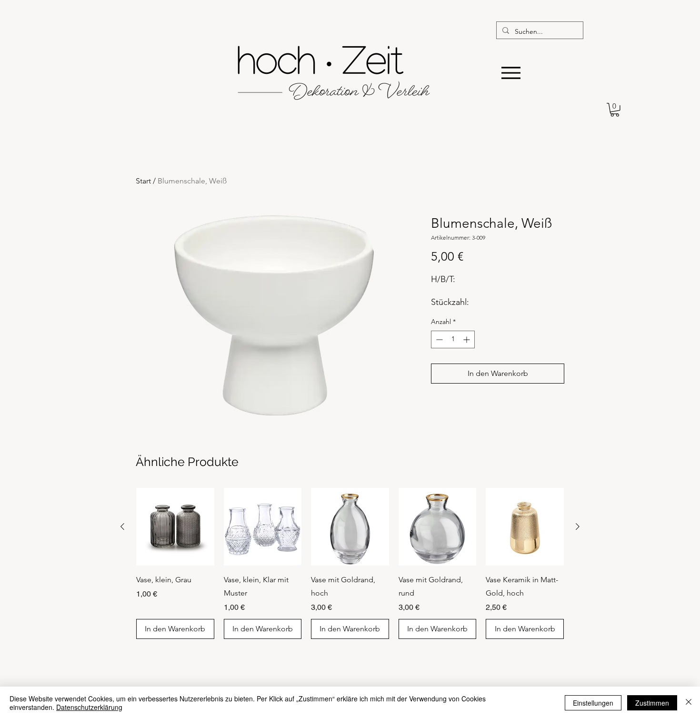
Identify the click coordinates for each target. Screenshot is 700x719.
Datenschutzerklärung (89, 707)
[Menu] (510, 72)
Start (143, 180)
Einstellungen (593, 703)
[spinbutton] (452, 339)
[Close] (688, 702)
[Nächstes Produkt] (577, 526)
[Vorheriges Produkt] (122, 526)
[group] (350, 563)
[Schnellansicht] (175, 527)
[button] (615, 110)
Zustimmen (652, 703)
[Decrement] (438, 339)
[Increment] (467, 339)
